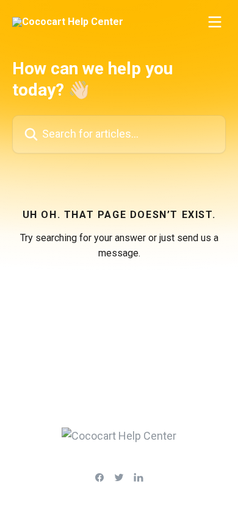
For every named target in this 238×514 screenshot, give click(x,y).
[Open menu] (215, 22)
